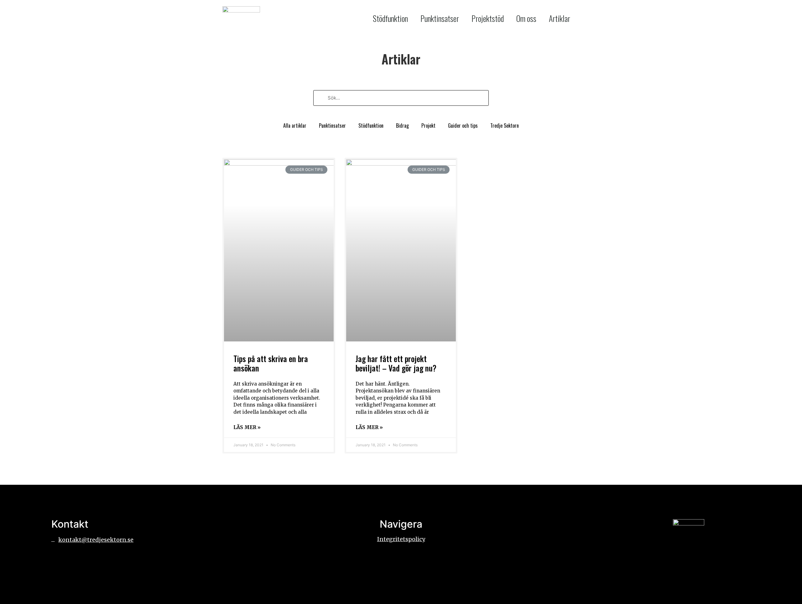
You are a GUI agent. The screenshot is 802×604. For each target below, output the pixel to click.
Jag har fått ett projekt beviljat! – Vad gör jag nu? (396, 363)
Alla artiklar (294, 125)
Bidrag (402, 125)
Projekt (428, 125)
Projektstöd (487, 18)
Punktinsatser (439, 18)
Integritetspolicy (401, 539)
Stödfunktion (390, 18)
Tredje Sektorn (504, 125)
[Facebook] (59, 558)
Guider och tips (463, 125)
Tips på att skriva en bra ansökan (270, 363)
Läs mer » (247, 427)
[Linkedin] (76, 558)
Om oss (526, 18)
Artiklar (559, 18)
